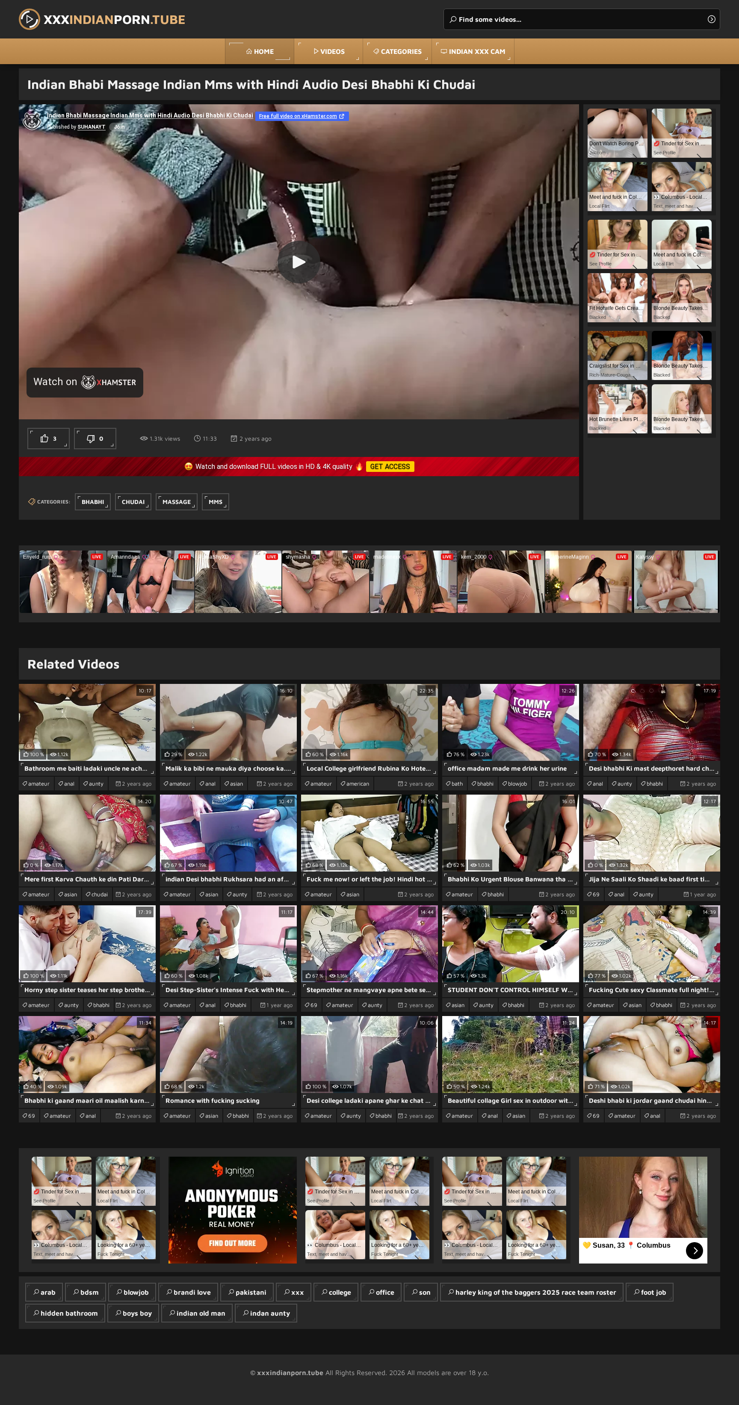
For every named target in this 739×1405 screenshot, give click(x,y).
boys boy (137, 1313)
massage (177, 501)
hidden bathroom (69, 1313)
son (425, 1292)
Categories (401, 51)
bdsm (89, 1292)
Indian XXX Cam (477, 51)
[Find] (711, 19)
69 (596, 894)
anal (69, 783)
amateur (39, 783)
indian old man (201, 1313)
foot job (653, 1292)
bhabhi (93, 501)
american (357, 783)
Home (264, 51)
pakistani (251, 1292)
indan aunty (270, 1313)
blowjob (517, 783)
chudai (133, 501)
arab (48, 1292)
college (340, 1292)
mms (215, 501)
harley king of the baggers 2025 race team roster (535, 1292)
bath (457, 783)
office (385, 1292)
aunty (96, 783)
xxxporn (115, 19)
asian (236, 783)
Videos (332, 51)
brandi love (192, 1292)
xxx (297, 1292)
